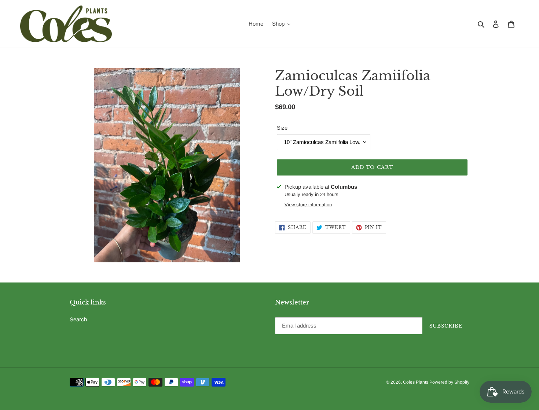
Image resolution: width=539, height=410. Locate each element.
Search (78, 319)
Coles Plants (416, 382)
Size (282, 128)
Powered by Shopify (449, 382)
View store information (308, 204)
